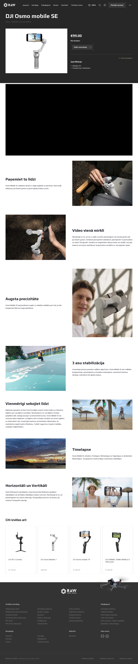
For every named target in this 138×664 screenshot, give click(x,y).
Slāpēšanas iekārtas (76, 612)
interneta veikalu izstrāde (32, 658)
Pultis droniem (74, 609)
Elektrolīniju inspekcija (109, 615)
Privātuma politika (88, 658)
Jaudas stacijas (43, 612)
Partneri (9, 639)
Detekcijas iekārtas (44, 609)
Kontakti (64, 5)
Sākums (8, 22)
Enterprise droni (12, 615)
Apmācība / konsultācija (110, 624)
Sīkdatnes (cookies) (125, 658)
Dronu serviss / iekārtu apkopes (113, 621)
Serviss (55, 5)
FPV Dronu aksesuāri (13, 624)
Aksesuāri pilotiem (76, 621)
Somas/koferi (42, 624)
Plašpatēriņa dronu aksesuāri (17, 612)
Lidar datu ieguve (107, 618)
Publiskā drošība (107, 612)
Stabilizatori (14, 22)
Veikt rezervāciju (80, 47)
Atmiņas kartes (75, 618)
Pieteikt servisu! (117, 5)
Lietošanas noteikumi (106, 658)
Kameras (40, 615)
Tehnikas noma (76, 5)
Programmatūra (75, 615)
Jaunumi (26, 5)
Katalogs (35, 5)
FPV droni (9, 621)
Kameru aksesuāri (44, 618)
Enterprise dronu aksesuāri (16, 618)
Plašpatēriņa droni (12, 609)
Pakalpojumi (45, 5)
